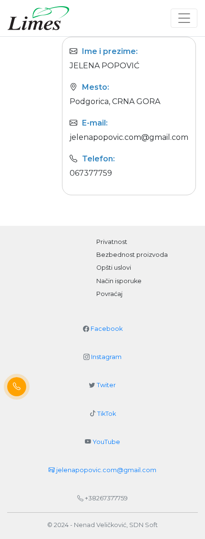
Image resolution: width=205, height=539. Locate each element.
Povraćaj (109, 293)
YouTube (106, 441)
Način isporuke (119, 281)
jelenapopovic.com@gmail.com (105, 470)
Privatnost (111, 241)
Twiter (106, 385)
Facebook (107, 328)
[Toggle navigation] (184, 18)
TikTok (106, 413)
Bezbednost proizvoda (132, 254)
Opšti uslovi (113, 267)
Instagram (106, 356)
